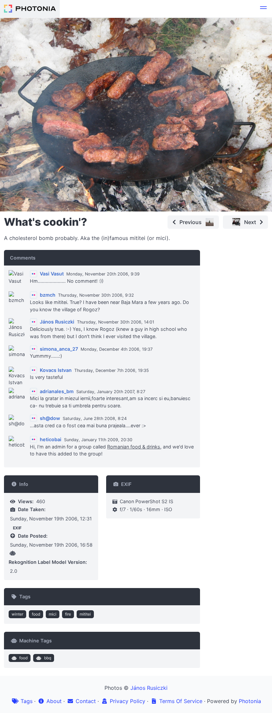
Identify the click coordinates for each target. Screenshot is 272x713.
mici (52, 614)
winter (17, 614)
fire (68, 614)
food (36, 614)
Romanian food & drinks (133, 446)
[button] (263, 8)
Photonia (250, 701)
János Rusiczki (149, 687)
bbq (47, 657)
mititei (85, 614)
